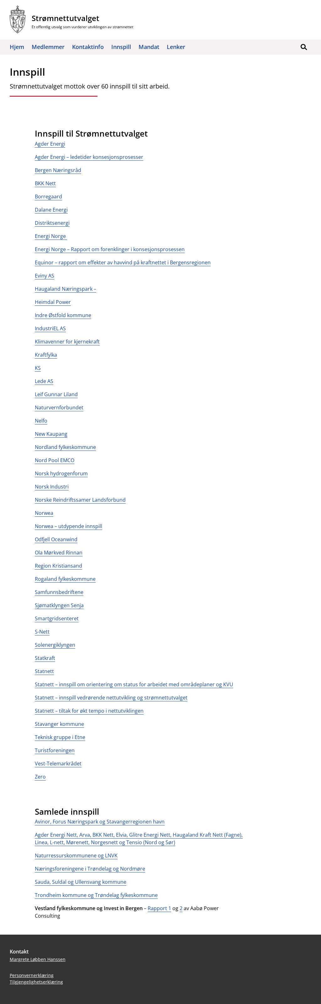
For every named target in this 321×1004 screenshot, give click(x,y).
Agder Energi (50, 143)
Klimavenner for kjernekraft (67, 341)
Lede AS (44, 381)
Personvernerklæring (32, 975)
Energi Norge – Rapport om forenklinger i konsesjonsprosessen (110, 249)
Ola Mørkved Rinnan (58, 552)
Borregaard (48, 196)
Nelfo (41, 420)
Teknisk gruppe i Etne (60, 737)
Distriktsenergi (52, 222)
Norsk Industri (52, 486)
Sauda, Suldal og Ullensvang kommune (80, 881)
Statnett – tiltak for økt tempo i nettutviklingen (89, 710)
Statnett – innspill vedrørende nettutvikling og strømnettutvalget (111, 697)
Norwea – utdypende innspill (68, 526)
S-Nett (42, 631)
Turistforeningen (55, 750)
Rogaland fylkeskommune (65, 578)
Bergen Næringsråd (58, 170)
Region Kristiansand (58, 565)
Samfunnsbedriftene (59, 592)
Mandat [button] (149, 47)
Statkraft (45, 658)
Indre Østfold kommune (63, 315)
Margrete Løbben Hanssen (38, 959)
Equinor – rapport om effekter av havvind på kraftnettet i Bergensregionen (123, 262)
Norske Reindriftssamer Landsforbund (80, 499)
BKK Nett (45, 183)
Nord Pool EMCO (54, 460)
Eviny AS (44, 275)
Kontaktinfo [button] (88, 47)
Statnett (44, 671)
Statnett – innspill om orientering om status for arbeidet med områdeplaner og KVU (134, 684)
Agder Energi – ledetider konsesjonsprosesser (89, 157)
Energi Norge (51, 236)
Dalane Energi (51, 209)
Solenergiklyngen (55, 644)
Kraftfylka (46, 354)
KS (38, 367)
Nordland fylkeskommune (65, 447)
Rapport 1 (159, 908)
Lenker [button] (176, 47)
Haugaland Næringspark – (65, 288)
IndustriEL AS (50, 328)
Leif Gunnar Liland (56, 394)
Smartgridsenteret (57, 618)
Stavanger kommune (59, 724)
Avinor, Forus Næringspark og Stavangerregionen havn (100, 821)
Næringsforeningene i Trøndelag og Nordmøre (90, 868)
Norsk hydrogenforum (61, 473)
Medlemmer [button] (48, 47)
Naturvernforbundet (59, 407)
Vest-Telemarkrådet (58, 763)
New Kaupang (51, 433)
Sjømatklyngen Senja (59, 605)
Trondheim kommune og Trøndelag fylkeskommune (96, 895)
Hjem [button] (17, 47)
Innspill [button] (121, 47)
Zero (40, 776)
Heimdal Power (53, 302)
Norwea (44, 513)
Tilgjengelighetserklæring (36, 982)
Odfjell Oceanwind (56, 539)
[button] (303, 47)
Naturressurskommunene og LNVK (76, 855)
